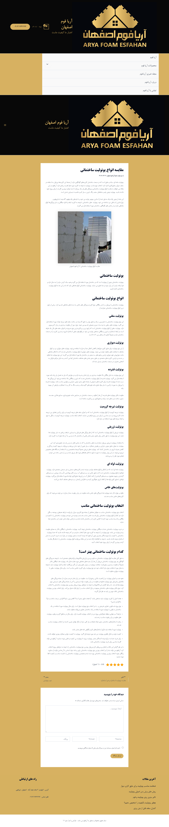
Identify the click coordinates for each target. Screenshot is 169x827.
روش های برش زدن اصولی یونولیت (142, 792)
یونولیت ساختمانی (111, 276)
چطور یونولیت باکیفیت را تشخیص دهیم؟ (140, 803)
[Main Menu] (5, 125)
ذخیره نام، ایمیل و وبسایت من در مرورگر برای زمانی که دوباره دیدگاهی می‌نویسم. (99, 748)
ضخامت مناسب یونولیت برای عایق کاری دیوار (138, 786)
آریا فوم (153, 57)
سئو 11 (65, 821)
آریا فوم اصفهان (57, 122)
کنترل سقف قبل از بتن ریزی (144, 808)
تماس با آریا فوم (149, 90)
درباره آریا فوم (150, 82)
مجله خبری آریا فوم (148, 74)
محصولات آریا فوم (148, 65)
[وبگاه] (58, 740)
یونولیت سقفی (116, 316)
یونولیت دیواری (115, 343)
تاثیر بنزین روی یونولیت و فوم (144, 797)
